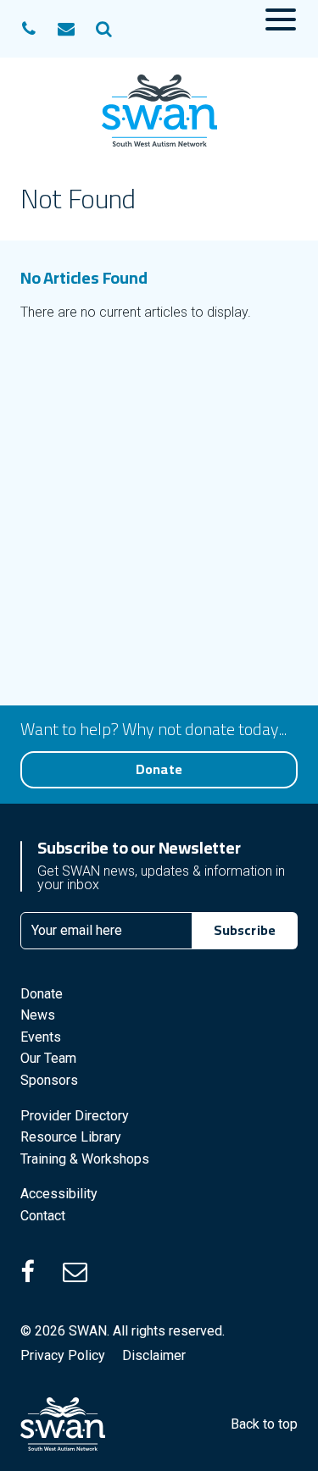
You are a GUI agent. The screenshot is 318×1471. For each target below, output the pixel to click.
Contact (42, 1216)
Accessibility (59, 1194)
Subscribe (245, 930)
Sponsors (49, 1080)
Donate (159, 769)
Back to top (264, 1424)
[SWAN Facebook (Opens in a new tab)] (39, 1272)
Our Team (48, 1058)
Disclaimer (154, 1355)
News (37, 1015)
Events (40, 1037)
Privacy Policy (62, 1355)
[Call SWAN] (28, 28)
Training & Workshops (84, 1159)
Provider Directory (74, 1116)
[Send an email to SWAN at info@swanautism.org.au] (66, 28)
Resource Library (70, 1137)
